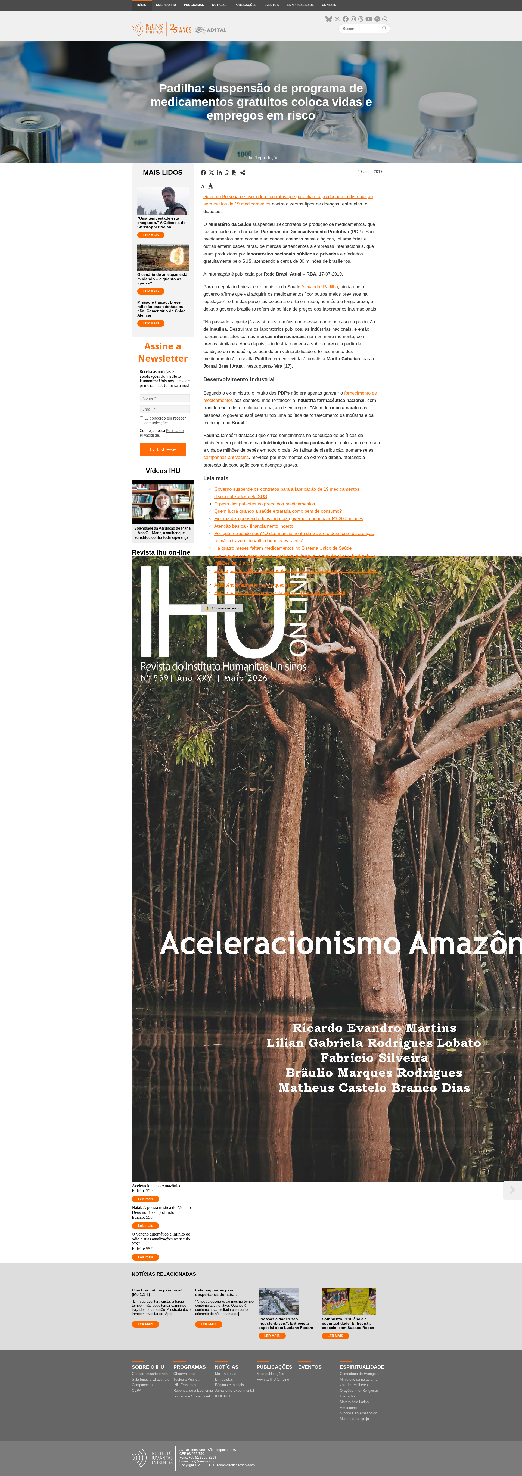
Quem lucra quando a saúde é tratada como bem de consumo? (278, 511)
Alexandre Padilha (319, 286)
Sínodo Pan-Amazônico (358, 1413)
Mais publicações (270, 1374)
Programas (194, 5)
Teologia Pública (186, 1379)
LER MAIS (151, 235)
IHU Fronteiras (184, 1385)
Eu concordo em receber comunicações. (165, 421)
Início (142, 5)
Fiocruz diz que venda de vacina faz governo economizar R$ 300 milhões (288, 518)
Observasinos (184, 1374)
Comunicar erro (222, 608)
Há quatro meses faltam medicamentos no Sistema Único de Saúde (283, 548)
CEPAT (137, 1391)
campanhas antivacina (226, 457)
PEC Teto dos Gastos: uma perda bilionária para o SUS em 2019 (279, 592)
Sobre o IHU (166, 5)
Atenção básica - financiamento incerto (253, 526)
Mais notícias (225, 1374)
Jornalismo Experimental (234, 1391)
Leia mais (145, 1199)
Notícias (219, 5)
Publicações (245, 5)
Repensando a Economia (193, 1391)
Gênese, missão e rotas (151, 1374)
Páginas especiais (229, 1385)
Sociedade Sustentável (191, 1396)
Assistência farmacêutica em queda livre (255, 585)
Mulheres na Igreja (354, 1419)
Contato (329, 5)
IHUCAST (223, 1396)
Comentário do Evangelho (360, 1374)
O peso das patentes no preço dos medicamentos (264, 503)
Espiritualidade (300, 5)
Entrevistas (224, 1379)
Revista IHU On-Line (273, 1379)
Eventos (272, 5)
